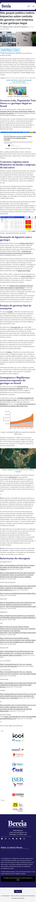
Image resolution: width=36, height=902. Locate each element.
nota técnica (12, 477)
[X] (10, 838)
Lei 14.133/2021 (16, 327)
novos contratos (26, 276)
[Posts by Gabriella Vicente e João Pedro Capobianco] (1, 27)
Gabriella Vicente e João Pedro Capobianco (15, 27)
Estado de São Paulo (26, 243)
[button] (2, 850)
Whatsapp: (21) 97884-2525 (18, 834)
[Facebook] (2, 838)
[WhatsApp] (24, 838)
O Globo (8, 352)
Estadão (10, 312)
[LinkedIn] (17, 838)
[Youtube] (13, 838)
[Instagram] (6, 838)
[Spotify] (21, 838)
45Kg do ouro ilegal (24, 270)
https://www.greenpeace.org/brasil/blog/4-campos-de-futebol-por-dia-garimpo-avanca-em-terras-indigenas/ (17, 567)
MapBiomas (4, 404)
